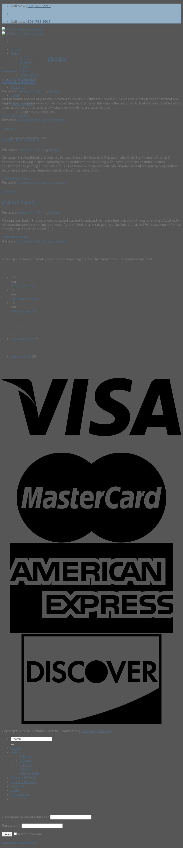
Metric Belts (29, 74)
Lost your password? (19, 842)
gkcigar (57, 58)
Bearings (18, 87)
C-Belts (25, 66)
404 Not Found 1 (20, 202)
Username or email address (26, 817)
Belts (15, 53)
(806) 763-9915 (38, 6)
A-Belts (26, 756)
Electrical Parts (23, 777)
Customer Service (21, 139)
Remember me (29, 834)
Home (16, 49)
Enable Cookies (18, 80)
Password (11, 825)
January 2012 (21, 356)
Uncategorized (9, 70)
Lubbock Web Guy (96, 731)
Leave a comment (53, 119)
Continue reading (17, 115)
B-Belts (26, 760)
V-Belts (25, 70)
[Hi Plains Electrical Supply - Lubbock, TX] (23, 31)
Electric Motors (24, 782)
